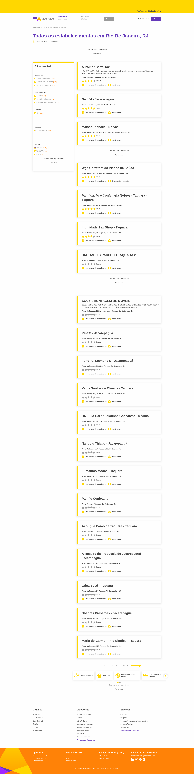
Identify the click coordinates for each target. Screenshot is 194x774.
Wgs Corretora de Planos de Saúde (108, 168)
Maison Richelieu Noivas (100, 127)
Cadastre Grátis (143, 19)
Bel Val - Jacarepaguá (98, 99)
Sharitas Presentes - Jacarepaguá (107, 613)
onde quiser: (85, 16)
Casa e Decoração (83, 737)
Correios (123, 714)
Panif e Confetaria (95, 498)
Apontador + (70, 756)
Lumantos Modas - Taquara (102, 471)
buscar (108, 19)
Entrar (156, 19)
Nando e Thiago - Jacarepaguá (104, 443)
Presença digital (71, 761)
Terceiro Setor (125, 727)
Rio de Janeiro (38, 718)
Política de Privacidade (106, 756)
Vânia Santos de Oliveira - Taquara (107, 388)
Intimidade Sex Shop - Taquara (105, 227)
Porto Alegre (37, 730)
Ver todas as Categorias (86, 740)
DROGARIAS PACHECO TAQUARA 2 (109, 255)
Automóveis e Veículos (85, 724)
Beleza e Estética (83, 730)
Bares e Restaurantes (84, 727)
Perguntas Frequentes (40, 758)
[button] (118, 682)
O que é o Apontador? (40, 756)
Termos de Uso (38, 761)
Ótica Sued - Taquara (97, 585)
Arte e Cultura (81, 721)
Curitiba (35, 727)
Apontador (37, 27)
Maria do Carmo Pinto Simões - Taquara (111, 640)
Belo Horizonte (38, 721)
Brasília (35, 724)
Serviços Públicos (126, 724)
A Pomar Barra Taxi (96, 67)
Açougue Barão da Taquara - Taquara (109, 526)
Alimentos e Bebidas (84, 714)
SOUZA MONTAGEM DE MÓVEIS (106, 301)
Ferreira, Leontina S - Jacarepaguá (107, 360)
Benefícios (80, 734)
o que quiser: (62, 16)
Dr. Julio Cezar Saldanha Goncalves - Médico (115, 416)
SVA (67, 758)
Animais (79, 718)
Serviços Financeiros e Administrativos (134, 721)
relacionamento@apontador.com (143, 756)
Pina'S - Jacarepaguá (97, 333)
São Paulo (36, 714)
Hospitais (123, 718)
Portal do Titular (104, 758)
